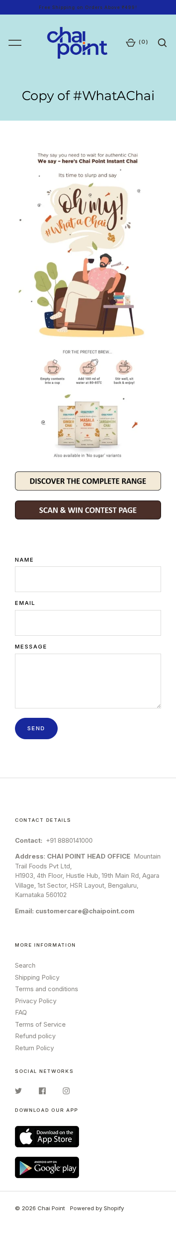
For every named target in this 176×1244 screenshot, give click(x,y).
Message (31, 646)
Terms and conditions (46, 989)
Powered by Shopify (97, 1208)
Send (36, 728)
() (143, 41)
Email (25, 602)
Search (25, 965)
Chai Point (51, 1208)
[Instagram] (66, 1092)
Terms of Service (40, 1024)
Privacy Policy (35, 1001)
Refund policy (35, 1036)
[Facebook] (42, 1092)
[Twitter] (18, 1092)
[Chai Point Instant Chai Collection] (88, 303)
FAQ (21, 1012)
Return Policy (34, 1048)
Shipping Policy (37, 977)
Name (24, 559)
